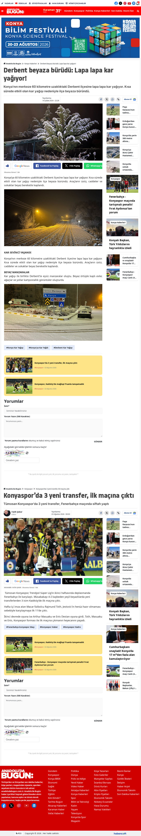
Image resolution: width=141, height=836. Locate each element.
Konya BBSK (54, 778)
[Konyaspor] (122, 183)
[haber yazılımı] (120, 833)
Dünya (74, 774)
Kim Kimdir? (54, 797)
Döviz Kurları (100, 786)
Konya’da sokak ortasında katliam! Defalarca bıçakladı (127, 167)
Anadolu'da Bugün (13, 63)
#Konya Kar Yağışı (14, 347)
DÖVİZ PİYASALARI (39, 3)
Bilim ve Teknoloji (80, 801)
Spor (73, 797)
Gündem (52, 771)
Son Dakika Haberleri (128, 794)
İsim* (6, 406)
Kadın (74, 805)
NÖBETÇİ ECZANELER (77, 3)
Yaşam (74, 809)
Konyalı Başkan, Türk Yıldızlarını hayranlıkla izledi (120, 244)
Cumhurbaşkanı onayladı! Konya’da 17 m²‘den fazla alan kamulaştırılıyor (129, 260)
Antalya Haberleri (80, 790)
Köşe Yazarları (101, 771)
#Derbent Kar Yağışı (63, 347)
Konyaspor (29, 489)
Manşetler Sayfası (103, 778)
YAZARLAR (9, 3)
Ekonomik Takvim (103, 797)
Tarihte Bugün (55, 801)
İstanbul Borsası (102, 782)
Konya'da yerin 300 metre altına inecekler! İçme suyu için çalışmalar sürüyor (130, 138)
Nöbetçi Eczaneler (103, 801)
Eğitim (51, 794)
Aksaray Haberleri (57, 805)
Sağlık (51, 786)
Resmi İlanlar (124, 771)
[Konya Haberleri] (122, 227)
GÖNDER (98, 441)
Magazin (75, 821)
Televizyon (76, 813)
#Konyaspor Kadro (72, 627)
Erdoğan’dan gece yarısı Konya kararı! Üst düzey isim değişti (130, 124)
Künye (120, 774)
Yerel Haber (77, 782)
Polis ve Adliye (78, 778)
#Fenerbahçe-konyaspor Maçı (20, 627)
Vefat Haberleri (56, 813)
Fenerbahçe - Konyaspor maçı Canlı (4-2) (129, 275)
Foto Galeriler (101, 774)
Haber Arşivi (123, 786)
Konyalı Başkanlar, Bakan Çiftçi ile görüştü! (130, 685)
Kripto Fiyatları (101, 794)
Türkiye (52, 790)
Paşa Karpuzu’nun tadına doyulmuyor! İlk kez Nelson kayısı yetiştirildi (129, 110)
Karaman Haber (56, 809)
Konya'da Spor (78, 817)
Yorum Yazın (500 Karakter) (17, 416)
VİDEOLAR (22, 3)
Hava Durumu (101, 805)
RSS (19, 833)
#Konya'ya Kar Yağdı (38, 347)
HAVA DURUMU (58, 3)
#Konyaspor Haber (49, 627)
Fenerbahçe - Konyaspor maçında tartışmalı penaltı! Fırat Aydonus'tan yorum (122, 204)
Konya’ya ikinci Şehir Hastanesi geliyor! (128, 152)
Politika (75, 771)
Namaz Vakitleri (102, 809)
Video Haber (77, 786)
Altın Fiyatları (100, 790)
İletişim (121, 782)
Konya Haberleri (31, 63)
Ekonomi (52, 782)
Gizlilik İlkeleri (124, 778)
